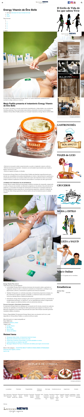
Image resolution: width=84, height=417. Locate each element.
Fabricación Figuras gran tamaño (9, 396)
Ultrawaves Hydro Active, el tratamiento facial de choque (21, 337)
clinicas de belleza (11, 331)
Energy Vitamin (11, 326)
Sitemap (5, 404)
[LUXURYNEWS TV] (74, 2)
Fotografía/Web (29, 389)
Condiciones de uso (56, 389)
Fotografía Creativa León (67, 396)
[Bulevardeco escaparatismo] (69, 69)
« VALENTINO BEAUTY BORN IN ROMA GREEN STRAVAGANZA (32, 348)
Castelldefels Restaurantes (73, 395)
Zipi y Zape (5, 395)
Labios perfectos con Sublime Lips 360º (17, 342)
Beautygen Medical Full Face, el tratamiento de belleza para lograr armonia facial (28, 343)
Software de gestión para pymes (57, 397)
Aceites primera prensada (78, 396)
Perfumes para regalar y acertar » (12, 349)
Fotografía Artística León (62, 396)
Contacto (76, 389)
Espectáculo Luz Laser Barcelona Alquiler (52, 396)
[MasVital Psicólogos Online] (69, 106)
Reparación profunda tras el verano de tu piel (18, 339)
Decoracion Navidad (26, 395)
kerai (42, 394)
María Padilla (10, 329)
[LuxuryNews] (42, 2)
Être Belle (9, 327)
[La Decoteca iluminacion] (69, 87)
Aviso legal (47, 389)
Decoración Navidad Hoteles (31, 396)
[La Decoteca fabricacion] (69, 51)
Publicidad (18, 389)
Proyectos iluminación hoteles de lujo (46, 396)
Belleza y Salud (14, 322)
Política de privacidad (39, 389)
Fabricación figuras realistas (20, 396)
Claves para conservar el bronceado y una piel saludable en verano (24, 340)
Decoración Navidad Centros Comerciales (38, 396)
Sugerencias (66, 389)
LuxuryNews (8, 389)
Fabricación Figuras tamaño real (14, 396)
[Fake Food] (42, 369)
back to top (6, 351)
